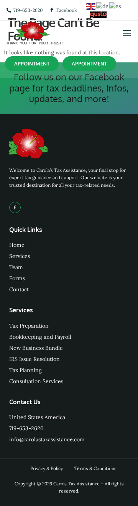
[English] (91, 5)
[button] (126, 33)
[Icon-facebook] (15, 207)
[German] (102, 5)
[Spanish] (115, 5)
